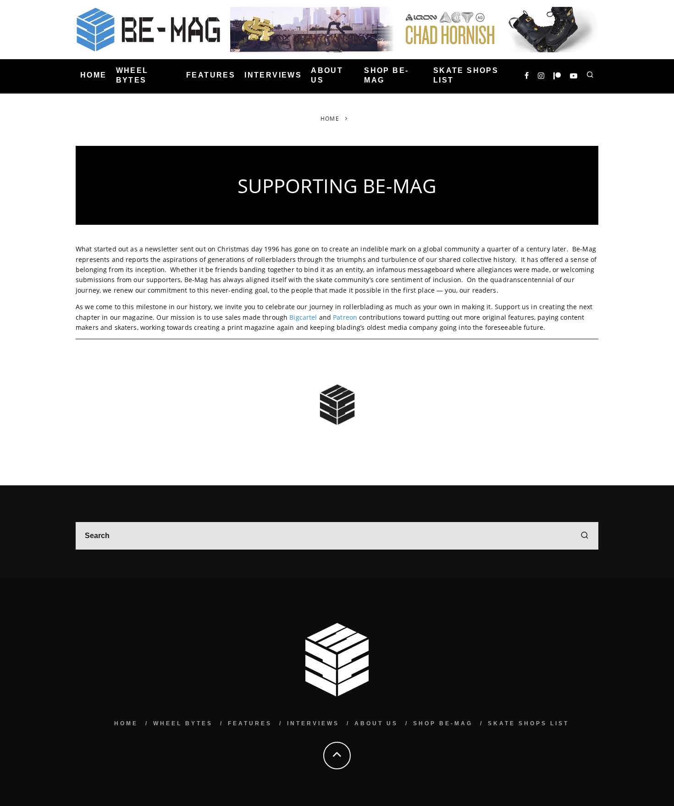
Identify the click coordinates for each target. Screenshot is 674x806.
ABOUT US (327, 75)
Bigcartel (303, 317)
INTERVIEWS (273, 75)
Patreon (345, 317)
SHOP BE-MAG (386, 75)
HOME (93, 75)
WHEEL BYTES (132, 75)
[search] (584, 536)
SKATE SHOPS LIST (465, 75)
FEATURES (210, 75)
